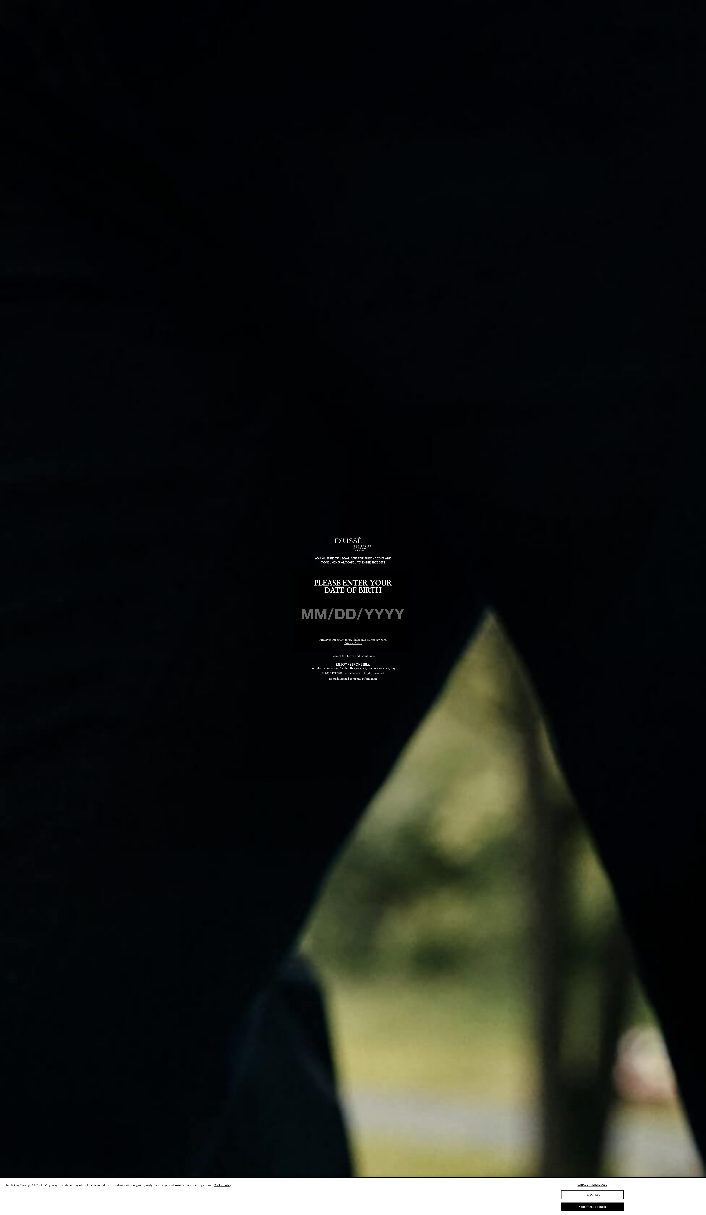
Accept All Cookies (592, 1207)
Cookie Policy (222, 1185)
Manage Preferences (592, 1185)
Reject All (592, 1194)
